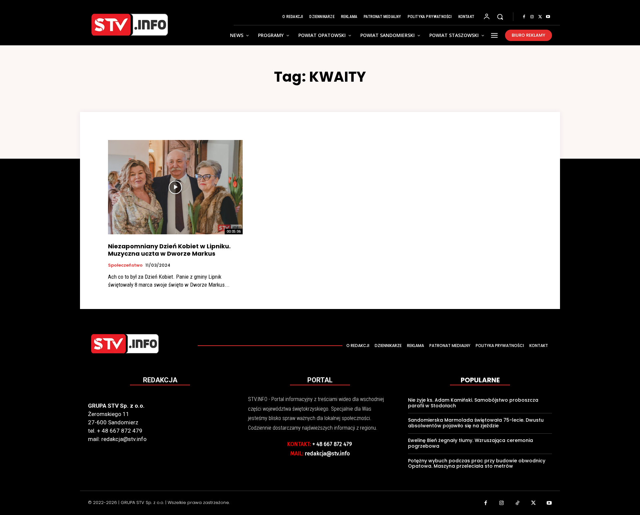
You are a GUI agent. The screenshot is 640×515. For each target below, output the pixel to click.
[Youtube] (548, 17)
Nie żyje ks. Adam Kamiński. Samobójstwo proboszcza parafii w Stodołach (473, 403)
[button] (500, 17)
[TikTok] (517, 503)
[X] (540, 17)
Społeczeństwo (125, 265)
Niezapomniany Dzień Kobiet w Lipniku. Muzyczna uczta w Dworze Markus (169, 250)
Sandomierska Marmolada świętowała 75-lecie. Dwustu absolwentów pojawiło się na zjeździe (476, 423)
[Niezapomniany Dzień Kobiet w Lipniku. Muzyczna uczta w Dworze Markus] (175, 187)
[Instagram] (532, 17)
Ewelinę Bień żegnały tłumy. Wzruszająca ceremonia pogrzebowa (470, 443)
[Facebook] (524, 17)
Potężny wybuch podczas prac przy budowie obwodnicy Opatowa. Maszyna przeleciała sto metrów (476, 463)
